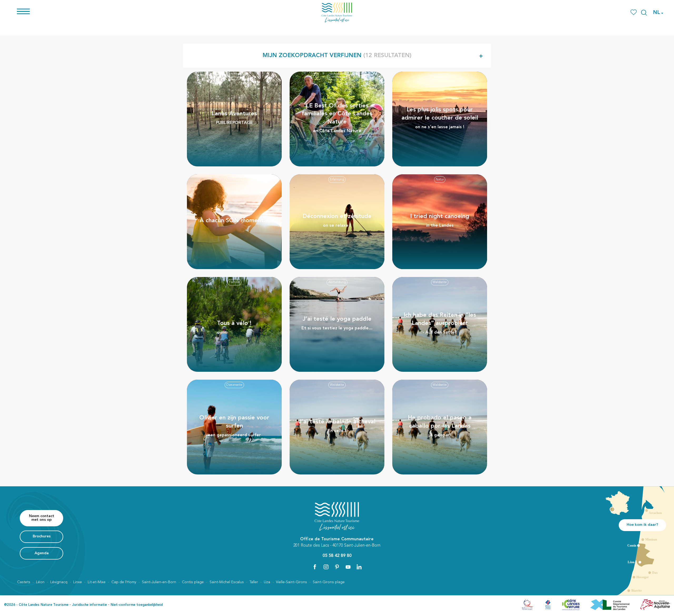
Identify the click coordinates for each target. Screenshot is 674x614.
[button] (644, 13)
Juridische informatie (89, 605)
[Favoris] (634, 12)
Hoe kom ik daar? (642, 525)
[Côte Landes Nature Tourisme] (337, 12)
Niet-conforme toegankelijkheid (137, 605)
